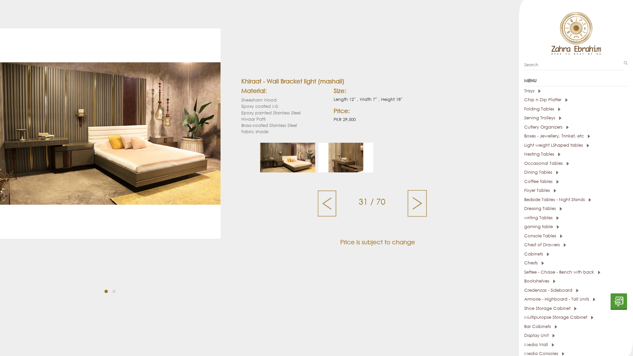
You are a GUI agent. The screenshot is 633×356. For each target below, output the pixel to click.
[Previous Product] (327, 203)
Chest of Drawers (542, 245)
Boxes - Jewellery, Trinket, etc (554, 136)
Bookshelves (537, 281)
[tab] (576, 91)
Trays (530, 91)
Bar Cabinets (538, 326)
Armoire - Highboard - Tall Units (557, 299)
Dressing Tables (540, 208)
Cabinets (534, 254)
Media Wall (536, 344)
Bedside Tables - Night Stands (555, 199)
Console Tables (541, 236)
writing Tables (539, 218)
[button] (106, 291)
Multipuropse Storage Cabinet (556, 317)
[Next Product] (417, 203)
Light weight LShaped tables (554, 145)
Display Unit (537, 335)
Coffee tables (539, 181)
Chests (531, 263)
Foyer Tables (537, 190)
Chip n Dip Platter (543, 100)
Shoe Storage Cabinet (548, 308)
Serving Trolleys (540, 118)
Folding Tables (540, 109)
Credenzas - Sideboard (549, 290)
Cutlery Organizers (544, 127)
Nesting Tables (540, 154)
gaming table (539, 226)
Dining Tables (539, 172)
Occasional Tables (544, 163)
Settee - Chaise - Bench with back (559, 272)
